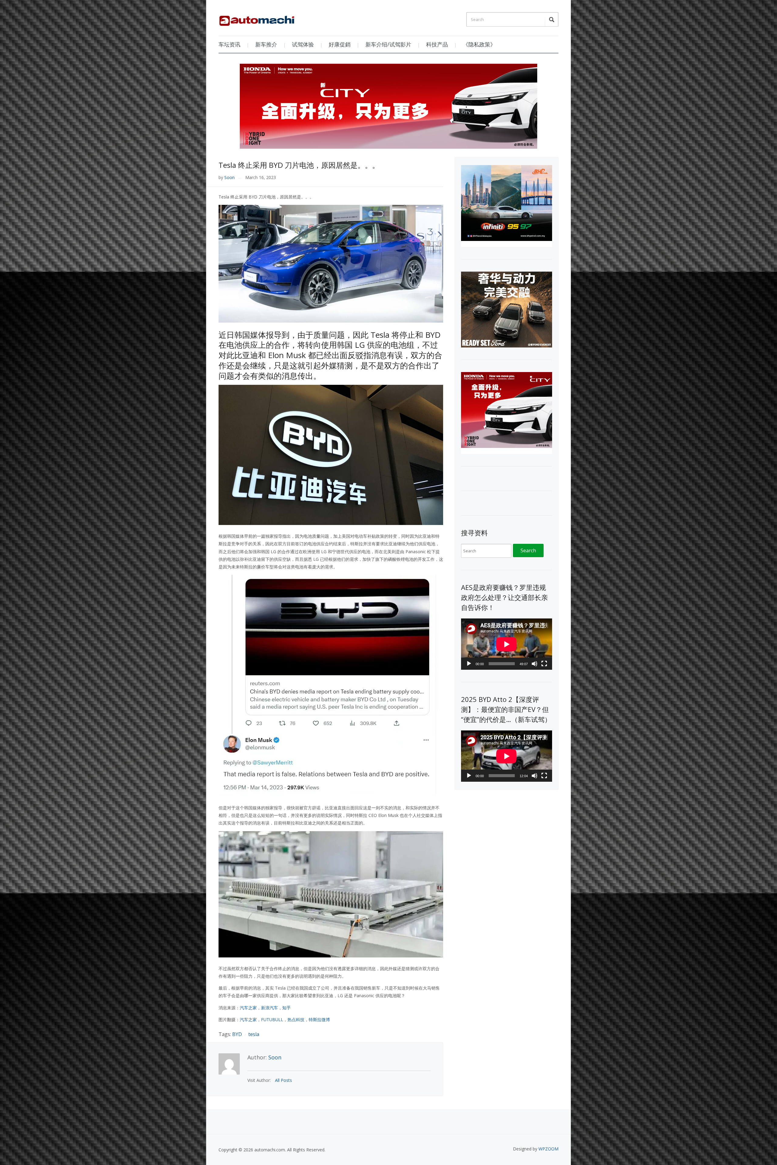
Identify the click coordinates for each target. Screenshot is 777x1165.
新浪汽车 (269, 1008)
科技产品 (437, 44)
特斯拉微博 (319, 1019)
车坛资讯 (229, 44)
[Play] (469, 664)
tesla (253, 1034)
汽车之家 (248, 1008)
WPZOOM (548, 1149)
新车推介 (266, 44)
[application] (506, 644)
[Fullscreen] (544, 664)
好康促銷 (340, 44)
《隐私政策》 (479, 44)
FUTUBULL (272, 1019)
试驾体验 (303, 44)
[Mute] (534, 664)
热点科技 (295, 1019)
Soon (229, 177)
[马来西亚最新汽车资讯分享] (257, 18)
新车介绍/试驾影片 (388, 44)
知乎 (286, 1008)
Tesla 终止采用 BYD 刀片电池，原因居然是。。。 (299, 165)
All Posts (283, 1080)
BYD (237, 1034)
